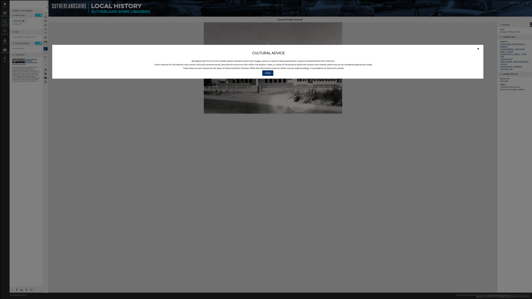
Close (268, 73)
